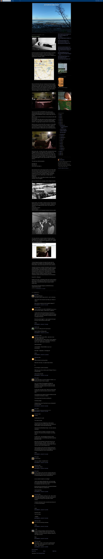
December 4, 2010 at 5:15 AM (41, 454)
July (61, 140)
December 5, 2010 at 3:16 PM (41, 509)
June (61, 142)
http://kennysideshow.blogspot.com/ (64, 47)
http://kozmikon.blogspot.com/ (63, 40)
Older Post (54, 551)
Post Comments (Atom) (41, 553)
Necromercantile (63, 132)
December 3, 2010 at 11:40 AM (41, 354)
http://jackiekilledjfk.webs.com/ (63, 52)
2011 (60, 122)
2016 (60, 114)
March (61, 146)
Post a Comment (35, 549)
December (62, 125)
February (62, 148)
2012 (60, 120)
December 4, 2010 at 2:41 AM (41, 375)
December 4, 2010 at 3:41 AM (41, 411)
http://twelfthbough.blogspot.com (63, 56)
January (61, 149)
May (61, 143)
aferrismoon (37, 307)
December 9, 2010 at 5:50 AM (41, 538)
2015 (60, 116)
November (62, 134)
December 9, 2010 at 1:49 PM (41, 546)
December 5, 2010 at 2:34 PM (41, 491)
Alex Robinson (37, 335)
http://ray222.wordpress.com (63, 35)
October (61, 135)
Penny (36, 294)
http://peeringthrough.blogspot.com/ (64, 58)
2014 (60, 117)
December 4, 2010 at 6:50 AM (41, 468)
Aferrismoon (51, 5)
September (62, 137)
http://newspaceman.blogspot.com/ (64, 43)
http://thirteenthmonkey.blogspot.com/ (64, 48)
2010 (60, 123)
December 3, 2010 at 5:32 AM (41, 304)
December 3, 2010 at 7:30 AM (41, 324)
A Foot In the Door (63, 129)
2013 (60, 119)
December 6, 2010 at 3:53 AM (41, 518)
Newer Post (34, 551)
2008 (60, 153)
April (61, 145)
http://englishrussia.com (62, 57)
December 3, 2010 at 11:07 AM (41, 332)
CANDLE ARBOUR (63, 130)
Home (44, 551)
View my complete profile (63, 168)
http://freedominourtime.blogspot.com (64, 34)
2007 (60, 154)
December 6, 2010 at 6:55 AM (41, 526)
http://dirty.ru (60, 36)
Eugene (36, 327)
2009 (60, 151)
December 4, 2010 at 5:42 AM (41, 462)
